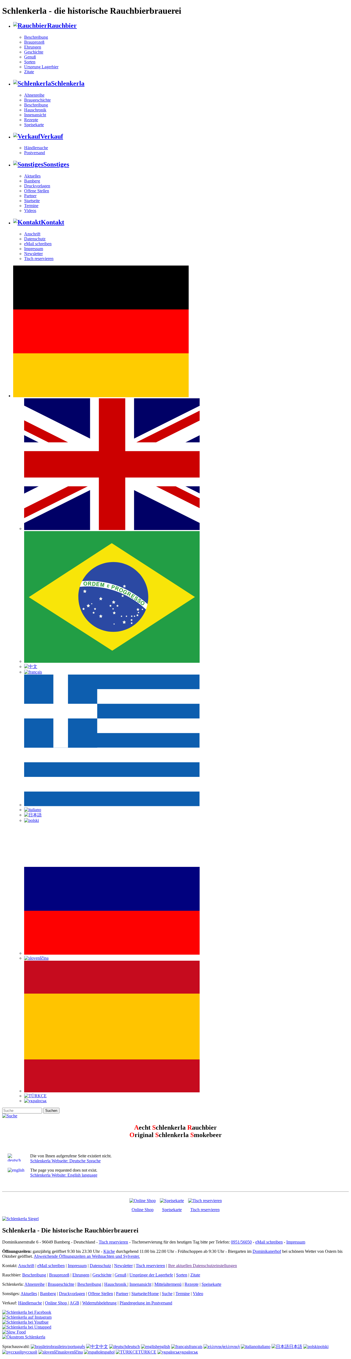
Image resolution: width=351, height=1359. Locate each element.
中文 (103, 1346)
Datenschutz (35, 238)
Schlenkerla (67, 83)
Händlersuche (36, 147)
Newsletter (33, 253)
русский (29, 1352)
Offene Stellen (36, 190)
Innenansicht (35, 114)
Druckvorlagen (37, 186)
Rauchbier (62, 25)
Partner (30, 195)
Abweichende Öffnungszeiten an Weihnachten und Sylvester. (87, 1256)
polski (323, 1346)
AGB (74, 1303)
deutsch (133, 1346)
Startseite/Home (145, 1293)
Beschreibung (36, 37)
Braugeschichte (37, 100)
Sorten (29, 62)
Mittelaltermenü (168, 1284)
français (195, 1346)
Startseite (32, 200)
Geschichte (33, 52)
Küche (109, 1251)
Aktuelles (32, 176)
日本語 (295, 1346)
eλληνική (232, 1346)
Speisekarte (34, 124)
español (108, 1352)
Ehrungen (32, 47)
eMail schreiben (38, 243)
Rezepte (31, 119)
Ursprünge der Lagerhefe (151, 1275)
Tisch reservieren (38, 258)
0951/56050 (241, 1242)
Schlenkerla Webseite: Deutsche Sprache (65, 1160)
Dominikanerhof (267, 1251)
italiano (264, 1346)
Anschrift (32, 234)
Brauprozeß (34, 42)
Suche (167, 1293)
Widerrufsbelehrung (99, 1303)
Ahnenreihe (34, 95)
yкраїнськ (189, 1352)
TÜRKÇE (147, 1352)
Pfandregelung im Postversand (146, 1303)
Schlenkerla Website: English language (63, 1175)
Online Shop (143, 1209)
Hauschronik (35, 110)
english (164, 1346)
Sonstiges (56, 164)
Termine (31, 205)
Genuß (30, 57)
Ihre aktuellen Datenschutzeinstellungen (202, 1265)
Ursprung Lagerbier (41, 66)
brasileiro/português (68, 1346)
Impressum (33, 248)
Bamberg (32, 181)
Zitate (29, 71)
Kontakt (52, 222)
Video (198, 1293)
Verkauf (51, 136)
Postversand (34, 152)
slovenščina (73, 1352)
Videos (30, 210)
